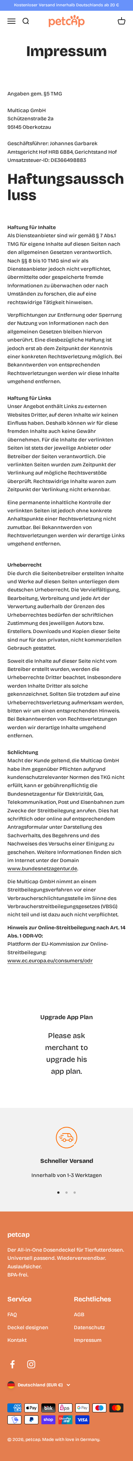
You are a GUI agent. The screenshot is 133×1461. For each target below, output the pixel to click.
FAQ (12, 1314)
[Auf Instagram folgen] (31, 1364)
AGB (79, 1314)
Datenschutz (89, 1327)
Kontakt (17, 1340)
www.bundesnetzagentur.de (42, 868)
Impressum (88, 1340)
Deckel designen (27, 1327)
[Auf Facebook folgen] (12, 1364)
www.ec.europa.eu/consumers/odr (50, 961)
